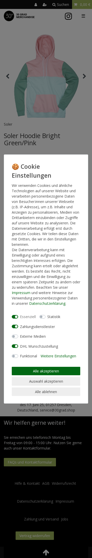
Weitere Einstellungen (58, 356)
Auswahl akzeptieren (46, 381)
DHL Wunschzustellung (39, 346)
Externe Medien (33, 336)
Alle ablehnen (46, 391)
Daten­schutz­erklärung (47, 303)
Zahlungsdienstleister (37, 326)
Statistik (53, 316)
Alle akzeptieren (46, 371)
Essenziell (28, 316)
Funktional (28, 356)
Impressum (21, 292)
